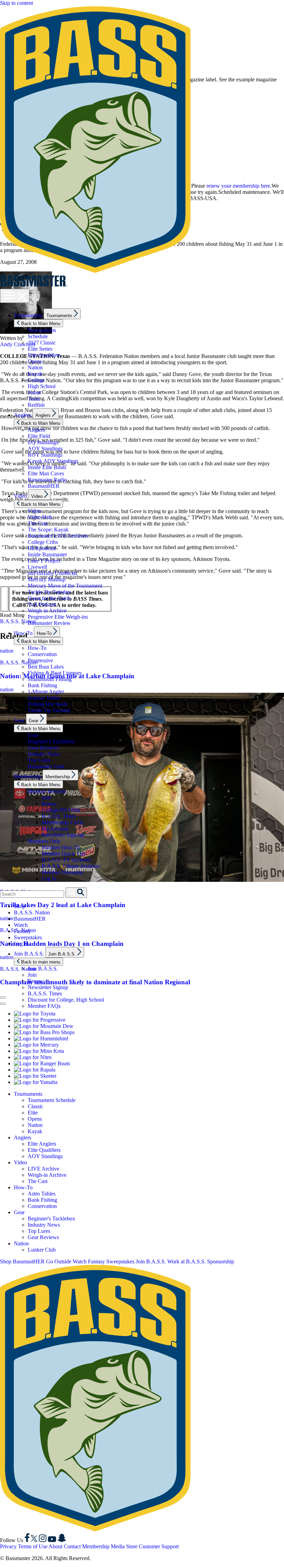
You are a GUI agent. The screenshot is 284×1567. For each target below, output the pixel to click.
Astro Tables (41, 1194)
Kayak (35, 374)
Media (118, 1546)
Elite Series (40, 349)
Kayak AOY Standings (53, 461)
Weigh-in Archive (47, 611)
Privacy (8, 1546)
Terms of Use (32, 1546)
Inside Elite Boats (47, 467)
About (55, 1546)
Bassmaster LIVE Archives (57, 536)
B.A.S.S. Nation (32, 912)
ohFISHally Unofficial (52, 573)
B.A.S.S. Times (59, 816)
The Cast (37, 523)
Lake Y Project (44, 561)
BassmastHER (44, 486)
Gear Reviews (43, 748)
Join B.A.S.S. (29, 954)
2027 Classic (42, 343)
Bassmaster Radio (47, 480)
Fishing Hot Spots (47, 704)
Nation (35, 367)
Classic (35, 1106)
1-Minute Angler (46, 692)
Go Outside (58, 1261)
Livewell (37, 567)
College (36, 380)
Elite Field (39, 436)
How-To (23, 633)
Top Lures (39, 760)
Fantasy (22, 931)
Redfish (36, 405)
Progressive (40, 660)
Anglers (22, 415)
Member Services (47, 791)
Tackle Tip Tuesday (49, 592)
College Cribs (43, 542)
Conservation (42, 654)
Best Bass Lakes (46, 667)
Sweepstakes (28, 937)
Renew (49, 804)
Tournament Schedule (52, 1100)
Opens (35, 361)
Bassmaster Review (49, 623)
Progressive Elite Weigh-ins (58, 617)
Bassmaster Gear (46, 766)
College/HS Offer (61, 810)
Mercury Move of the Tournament (65, 586)
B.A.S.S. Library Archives (71, 866)
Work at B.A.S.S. (186, 1261)
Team (34, 399)
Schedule (38, 336)
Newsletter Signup (48, 987)
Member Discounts (62, 872)
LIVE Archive (43, 1169)
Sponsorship (220, 1261)
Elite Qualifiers (44, 355)
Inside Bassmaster (47, 554)
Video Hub (40, 517)
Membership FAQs (62, 822)
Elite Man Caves (46, 473)
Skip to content (16, 3)
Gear (19, 720)
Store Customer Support (152, 1546)
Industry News (44, 754)
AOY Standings (45, 448)
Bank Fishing (42, 685)
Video (20, 496)
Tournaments (28, 315)
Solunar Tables (44, 698)
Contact (72, 1546)
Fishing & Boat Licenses (55, 673)
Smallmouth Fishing (50, 679)
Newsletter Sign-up (63, 835)
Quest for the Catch (49, 598)
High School (41, 386)
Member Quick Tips (64, 854)
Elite (33, 1113)
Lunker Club (42, 1250)
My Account (55, 829)
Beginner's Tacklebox (51, 741)
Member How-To (61, 847)
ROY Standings (45, 455)
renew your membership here (238, 186)
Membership (27, 776)
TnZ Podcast (42, 604)
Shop (19, 906)
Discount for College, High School (66, 1000)
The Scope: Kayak (48, 529)
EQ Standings (43, 442)
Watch (21, 925)
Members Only (44, 841)
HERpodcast (42, 548)
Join (46, 797)
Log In (49, 878)
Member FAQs (44, 1006)
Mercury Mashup (46, 579)
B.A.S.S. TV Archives (66, 860)
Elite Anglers (42, 1144)
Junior (34, 392)
